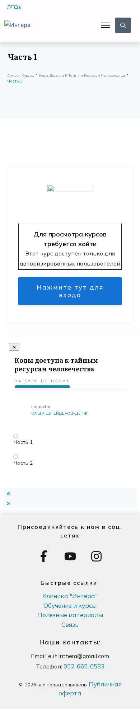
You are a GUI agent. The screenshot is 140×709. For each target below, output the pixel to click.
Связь (70, 624)
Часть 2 (23, 463)
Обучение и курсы (70, 605)
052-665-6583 (84, 666)
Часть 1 (23, 442)
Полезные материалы (70, 615)
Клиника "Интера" (70, 596)
